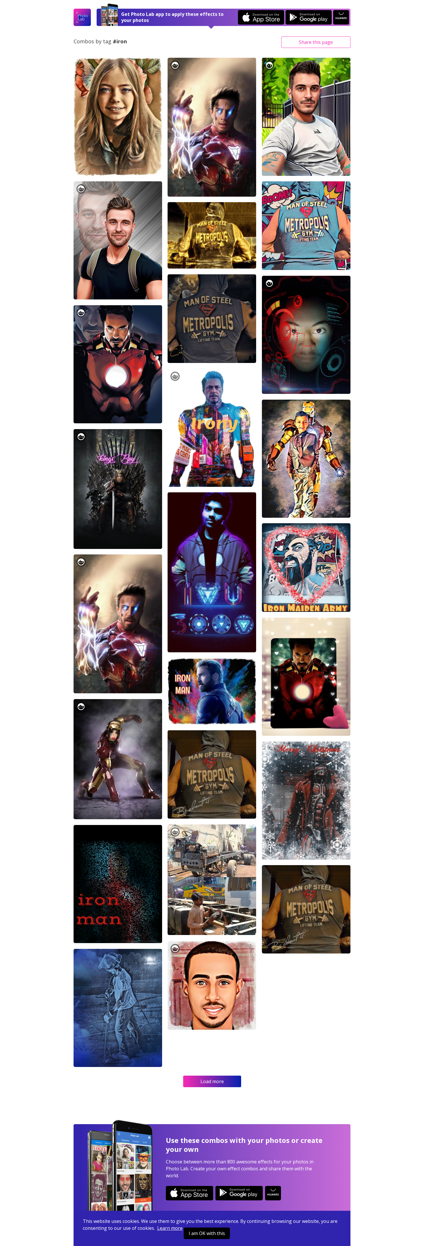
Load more (212, 1081)
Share (316, 42)
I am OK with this (207, 1233)
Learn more (170, 1228)
